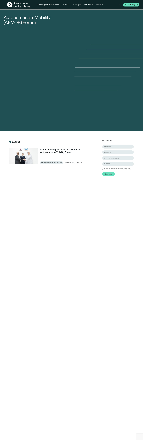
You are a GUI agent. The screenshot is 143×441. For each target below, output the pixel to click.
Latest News (88, 5)
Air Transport (76, 5)
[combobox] (118, 164)
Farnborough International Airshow (48, 5)
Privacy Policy (126, 168)
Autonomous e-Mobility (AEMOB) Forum (51, 162)
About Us (99, 5)
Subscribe (108, 174)
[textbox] (118, 164)
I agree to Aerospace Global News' (118, 168)
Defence (66, 5)
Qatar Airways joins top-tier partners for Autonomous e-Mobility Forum (60, 151)
